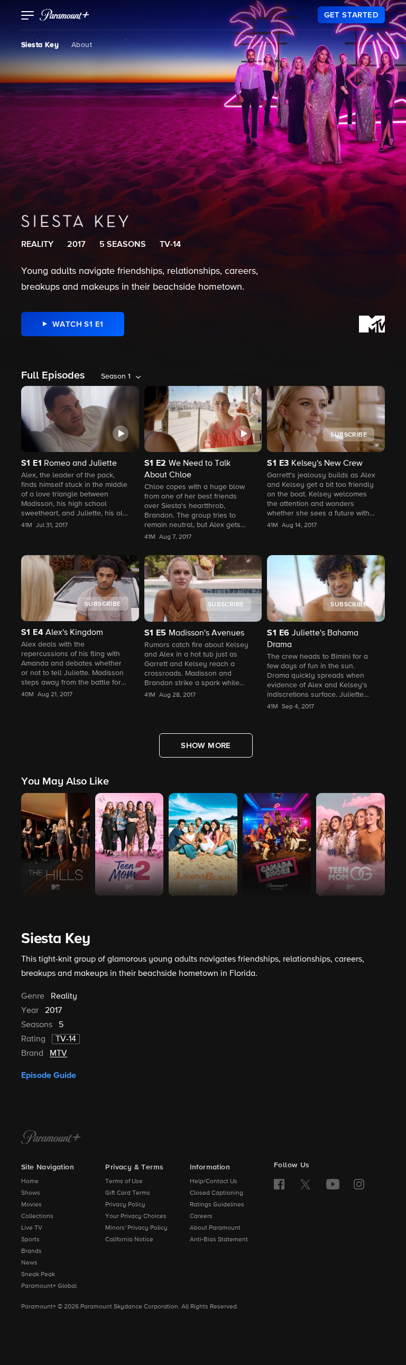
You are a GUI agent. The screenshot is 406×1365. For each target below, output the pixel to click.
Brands (31, 1251)
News (29, 1263)
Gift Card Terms (127, 1193)
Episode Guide (48, 1075)
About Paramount (215, 1228)
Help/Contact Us (213, 1181)
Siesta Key (40, 45)
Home (30, 1181)
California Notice (129, 1240)
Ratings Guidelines (217, 1205)
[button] (28, 16)
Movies (31, 1205)
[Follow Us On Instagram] (359, 1184)
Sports (30, 1240)
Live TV (31, 1228)
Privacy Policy (125, 1205)
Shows (30, 1193)
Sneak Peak (38, 1274)
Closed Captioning (216, 1193)
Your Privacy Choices (136, 1216)
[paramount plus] (64, 15)
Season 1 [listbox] (116, 376)
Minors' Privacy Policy (136, 1228)
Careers (201, 1216)
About (81, 45)
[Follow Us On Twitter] (305, 1183)
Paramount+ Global (49, 1286)
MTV (58, 1053)
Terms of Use (124, 1181)
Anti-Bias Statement (219, 1240)
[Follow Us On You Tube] (332, 1184)
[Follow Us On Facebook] (279, 1184)
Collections (37, 1216)
